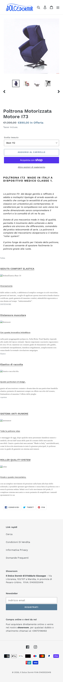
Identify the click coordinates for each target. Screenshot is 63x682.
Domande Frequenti (17, 557)
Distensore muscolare (13, 315)
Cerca (9, 534)
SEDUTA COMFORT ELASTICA (17, 268)
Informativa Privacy (17, 550)
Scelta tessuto (11, 137)
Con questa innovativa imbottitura (15, 332)
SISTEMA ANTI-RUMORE (14, 413)
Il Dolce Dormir (27, 672)
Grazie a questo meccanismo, (13, 477)
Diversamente (6, 286)
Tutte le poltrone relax (10, 431)
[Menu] (58, 7)
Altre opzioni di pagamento (31, 167)
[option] (16, 83)
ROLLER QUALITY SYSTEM (15, 460)
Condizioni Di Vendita (18, 542)
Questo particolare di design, (12, 382)
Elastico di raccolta (11, 364)
